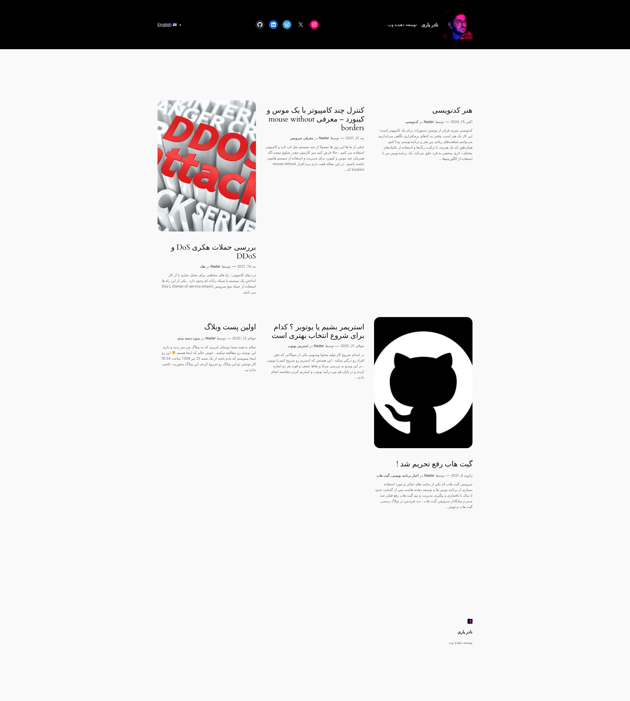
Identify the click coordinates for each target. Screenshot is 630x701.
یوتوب (292, 346)
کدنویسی (411, 122)
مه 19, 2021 (246, 266)
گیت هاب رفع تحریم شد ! (434, 464)
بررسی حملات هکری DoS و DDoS (213, 252)
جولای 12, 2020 (244, 338)
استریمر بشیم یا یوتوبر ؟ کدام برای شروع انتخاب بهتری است (318, 331)
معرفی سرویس (302, 138)
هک (202, 266)
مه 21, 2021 (355, 138)
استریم (303, 346)
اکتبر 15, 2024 (461, 122)
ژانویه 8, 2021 (461, 475)
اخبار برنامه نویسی (405, 475)
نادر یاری (430, 25)
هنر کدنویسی (452, 110)
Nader (429, 122)
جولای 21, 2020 (352, 346)
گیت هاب (383, 475)
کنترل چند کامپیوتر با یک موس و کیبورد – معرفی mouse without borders (315, 119)
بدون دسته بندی (188, 338)
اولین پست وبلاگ (230, 327)
